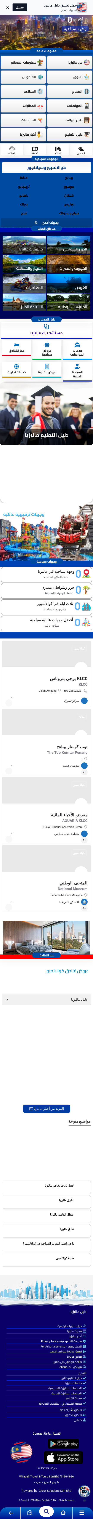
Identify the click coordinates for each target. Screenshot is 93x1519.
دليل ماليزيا (79, 1311)
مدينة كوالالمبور (65, 1258)
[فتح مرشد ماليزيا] (84, 1491)
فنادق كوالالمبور (70, 1167)
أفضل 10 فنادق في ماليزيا (59, 1185)
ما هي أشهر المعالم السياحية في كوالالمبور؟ (48, 1243)
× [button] (7, 7)
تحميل (20, 7)
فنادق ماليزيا (67, 1229)
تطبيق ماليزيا (66, 1200)
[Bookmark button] (8, 702)
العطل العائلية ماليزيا (62, 1214)
